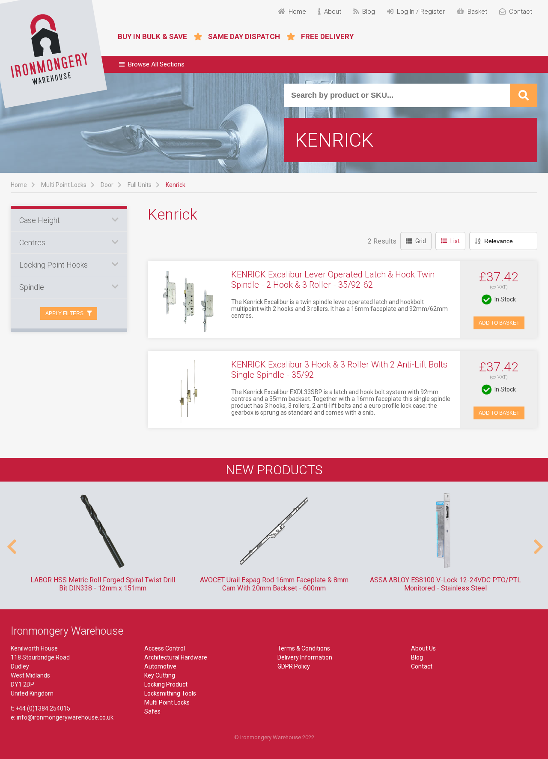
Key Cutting (159, 675)
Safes (152, 711)
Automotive (160, 666)
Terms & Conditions (303, 648)
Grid (420, 241)
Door (107, 184)
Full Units (140, 184)
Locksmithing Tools (170, 693)
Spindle (31, 287)
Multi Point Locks (63, 184)
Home (19, 184)
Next (537, 542)
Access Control (164, 648)
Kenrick (175, 184)
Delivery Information (304, 657)
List (455, 241)
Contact (421, 666)
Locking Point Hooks (53, 264)
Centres (32, 242)
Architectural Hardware (175, 657)
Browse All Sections (156, 64)
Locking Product (166, 684)
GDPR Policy (293, 666)
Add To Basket (499, 323)
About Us (423, 648)
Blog (417, 657)
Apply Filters (64, 313)
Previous (10, 542)
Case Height (39, 220)
